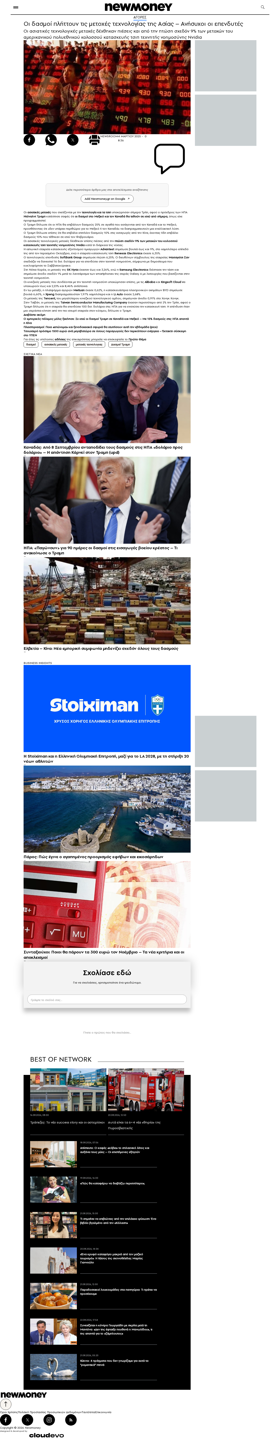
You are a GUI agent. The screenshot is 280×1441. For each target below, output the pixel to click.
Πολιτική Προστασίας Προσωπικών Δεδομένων (50, 1412)
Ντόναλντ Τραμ (34, 216)
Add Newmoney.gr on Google (105, 199)
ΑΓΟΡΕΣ (140, 17)
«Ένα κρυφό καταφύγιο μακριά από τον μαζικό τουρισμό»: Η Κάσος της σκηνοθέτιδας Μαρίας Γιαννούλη (111, 1258)
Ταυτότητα (88, 1412)
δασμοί (31, 344)
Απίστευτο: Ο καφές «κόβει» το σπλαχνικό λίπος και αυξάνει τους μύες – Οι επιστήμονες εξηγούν (114, 1150)
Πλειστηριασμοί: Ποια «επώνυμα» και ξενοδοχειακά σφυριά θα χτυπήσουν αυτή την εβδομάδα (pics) (91, 327)
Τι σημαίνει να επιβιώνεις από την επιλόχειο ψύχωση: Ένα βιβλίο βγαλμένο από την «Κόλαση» (118, 1221)
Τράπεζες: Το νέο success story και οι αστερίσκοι (67, 1122)
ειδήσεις (60, 339)
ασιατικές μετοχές (55, 344)
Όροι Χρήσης (9, 1412)
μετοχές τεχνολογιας (89, 344)
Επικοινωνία (103, 1412)
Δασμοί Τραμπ (120, 344)
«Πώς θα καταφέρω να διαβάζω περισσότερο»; (112, 1183)
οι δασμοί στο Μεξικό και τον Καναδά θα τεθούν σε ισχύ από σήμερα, (121, 216)
